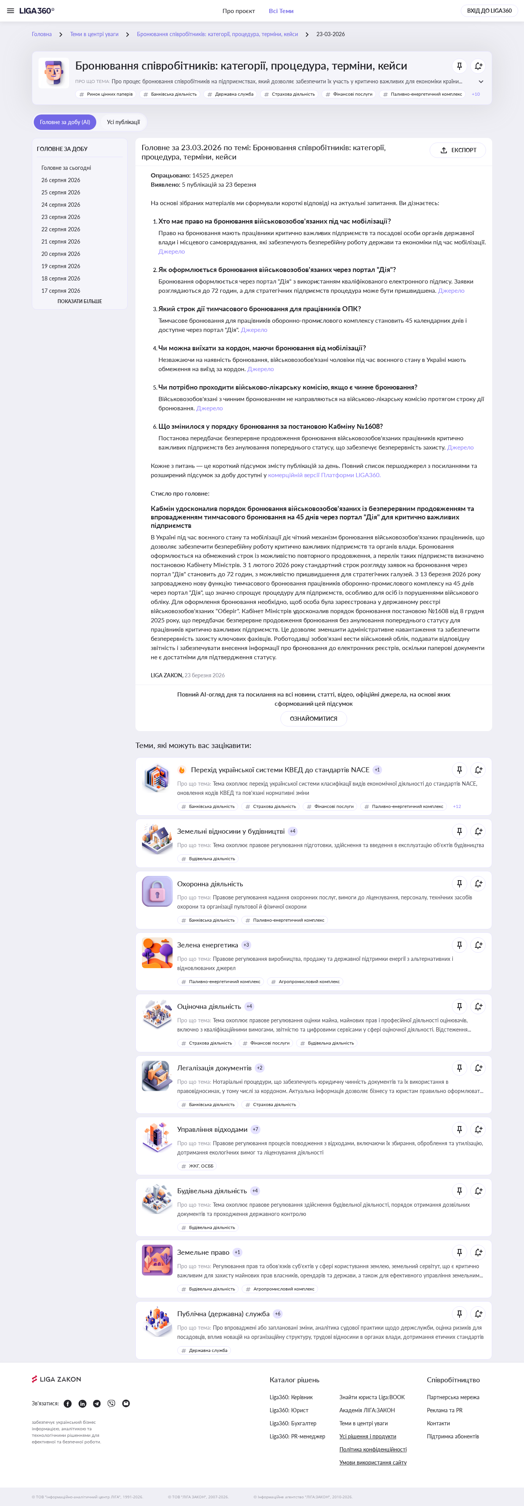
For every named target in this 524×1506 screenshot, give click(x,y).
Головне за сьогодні (66, 167)
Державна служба (234, 94)
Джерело (171, 251)
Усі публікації (123, 122)
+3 (246, 945)
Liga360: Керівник (291, 1397)
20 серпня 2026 (60, 253)
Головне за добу (62, 149)
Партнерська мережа (453, 1397)
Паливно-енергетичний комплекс (426, 94)
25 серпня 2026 (60, 192)
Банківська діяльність (174, 94)
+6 (277, 1314)
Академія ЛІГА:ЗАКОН (367, 1410)
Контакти (438, 1423)
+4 (292, 831)
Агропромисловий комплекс (309, 981)
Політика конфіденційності (373, 1449)
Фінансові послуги (352, 94)
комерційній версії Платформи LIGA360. (324, 474)
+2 (259, 1068)
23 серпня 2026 (60, 217)
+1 (377, 770)
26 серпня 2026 (60, 180)
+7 (255, 1129)
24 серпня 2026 (60, 204)
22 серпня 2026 (60, 229)
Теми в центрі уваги (363, 1423)
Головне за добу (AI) (65, 122)
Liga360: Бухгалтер (293, 1423)
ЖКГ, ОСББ (201, 1166)
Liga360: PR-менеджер (297, 1436)
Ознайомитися (314, 718)
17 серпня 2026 (60, 290)
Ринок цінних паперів (110, 94)
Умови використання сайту (373, 1462)
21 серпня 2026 (60, 241)
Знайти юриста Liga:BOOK (372, 1397)
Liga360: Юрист (289, 1410)
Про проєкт (238, 10)
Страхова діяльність (293, 94)
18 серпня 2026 (60, 278)
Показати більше (80, 301)
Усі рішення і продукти (367, 1436)
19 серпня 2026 (60, 266)
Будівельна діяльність (212, 858)
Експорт (463, 150)
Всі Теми (281, 10)
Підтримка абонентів (453, 1436)
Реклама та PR (445, 1410)
